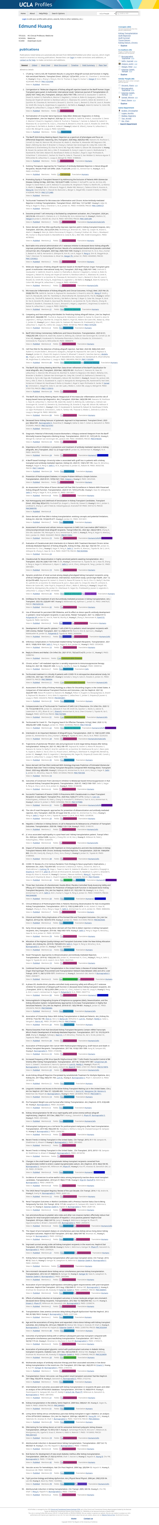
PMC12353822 (32, 258)
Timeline (74, 65)
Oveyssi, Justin (129, 64)
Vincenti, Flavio (129, 85)
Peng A (87, 253)
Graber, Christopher (129, 111)
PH (105, 538)
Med (70, 309)
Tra (66, 111)
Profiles (43, 4)
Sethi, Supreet (129, 61)
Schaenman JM (100, 1062)
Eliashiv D (30, 872)
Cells (103, 222)
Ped (65, 623)
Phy (81, 1484)
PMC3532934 (101, 1327)
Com (70, 658)
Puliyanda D (53, 633)
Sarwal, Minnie (129, 97)
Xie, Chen (125, 121)
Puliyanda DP (31, 617)
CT (101, 455)
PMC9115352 (66, 535)
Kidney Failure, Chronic (128, 42)
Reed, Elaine (128, 100)
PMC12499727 (98, 205)
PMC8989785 (31, 508)
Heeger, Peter (129, 67)
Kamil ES (100, 617)
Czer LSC (96, 797)
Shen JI (48, 1019)
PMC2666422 (94, 1419)
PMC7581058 (79, 773)
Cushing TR (44, 869)
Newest (24, 65)
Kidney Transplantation (128, 33)
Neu (78, 880)
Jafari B (47, 872)
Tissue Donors (124, 40)
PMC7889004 (46, 679)
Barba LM (64, 1019)
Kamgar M (83, 1274)
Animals (97, 222)
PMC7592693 (94, 877)
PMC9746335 (96, 439)
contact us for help (28, 60)
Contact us (88, 1518)
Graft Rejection (124, 35)
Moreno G (101, 1091)
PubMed (36, 84)
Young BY (92, 1416)
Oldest (34, 65)
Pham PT (87, 1115)
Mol (90, 362)
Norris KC (39, 1021)
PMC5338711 (96, 1094)
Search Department (128, 124)
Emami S (29, 1303)
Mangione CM (90, 1091)
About (32, 13)
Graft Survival (124, 38)
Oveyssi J (68, 479)
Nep (64, 132)
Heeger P (92, 79)
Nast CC (59, 1035)
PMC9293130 (38, 604)
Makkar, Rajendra (128, 116)
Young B (99, 1456)
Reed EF (72, 1067)
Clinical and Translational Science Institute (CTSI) (65, 1509)
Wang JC (87, 874)
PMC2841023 (31, 1435)
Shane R (58, 711)
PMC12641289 (86, 219)
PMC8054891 (60, 698)
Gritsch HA (69, 1392)
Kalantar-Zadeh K (51, 1207)
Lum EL (82, 1019)
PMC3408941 (101, 1290)
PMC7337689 (60, 714)
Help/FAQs (43, 13)
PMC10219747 (47, 425)
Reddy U (97, 1019)
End (68, 1357)
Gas (69, 979)
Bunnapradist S (45, 423)
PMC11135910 (47, 388)
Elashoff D (91, 1180)
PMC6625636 (99, 920)
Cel (64, 174)
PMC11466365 (38, 468)
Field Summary (88, 65)
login (72, 57)
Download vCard (34, 41)
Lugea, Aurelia (127, 113)
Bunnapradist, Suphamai (127, 57)
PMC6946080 (31, 895)
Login (24, 19)
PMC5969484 (46, 1008)
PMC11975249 (90, 325)
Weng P (98, 293)
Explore (124, 46)
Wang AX (29, 190)
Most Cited (45, 65)
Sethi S (51, 465)
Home (23, 13)
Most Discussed (60, 65)
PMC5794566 (70, 1021)
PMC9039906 (82, 551)
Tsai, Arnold (126, 118)
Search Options (58, 13)
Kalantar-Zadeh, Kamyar (128, 70)
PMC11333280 (87, 359)
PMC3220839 (101, 1354)
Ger (66, 880)
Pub (89, 594)
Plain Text (103, 65)
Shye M (83, 1180)
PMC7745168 (85, 725)
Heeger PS (68, 256)
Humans (88, 161)
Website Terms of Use (108, 1515)
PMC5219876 (102, 1067)
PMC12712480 (47, 192)
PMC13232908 (47, 81)
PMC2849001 (59, 1405)
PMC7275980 (77, 802)
